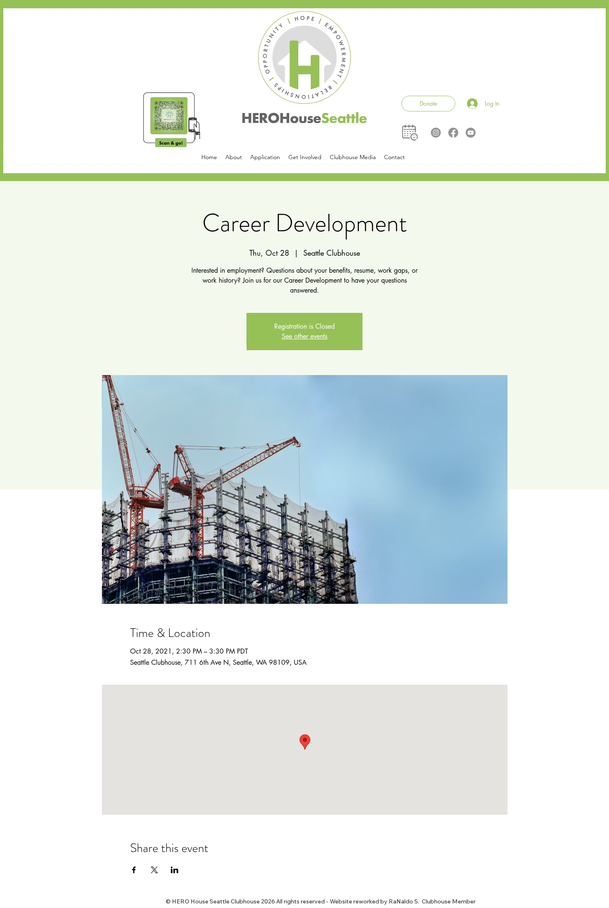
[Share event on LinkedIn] (175, 870)
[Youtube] (471, 133)
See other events (304, 336)
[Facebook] (453, 133)
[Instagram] (436, 133)
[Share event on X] (154, 870)
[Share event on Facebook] (134, 870)
